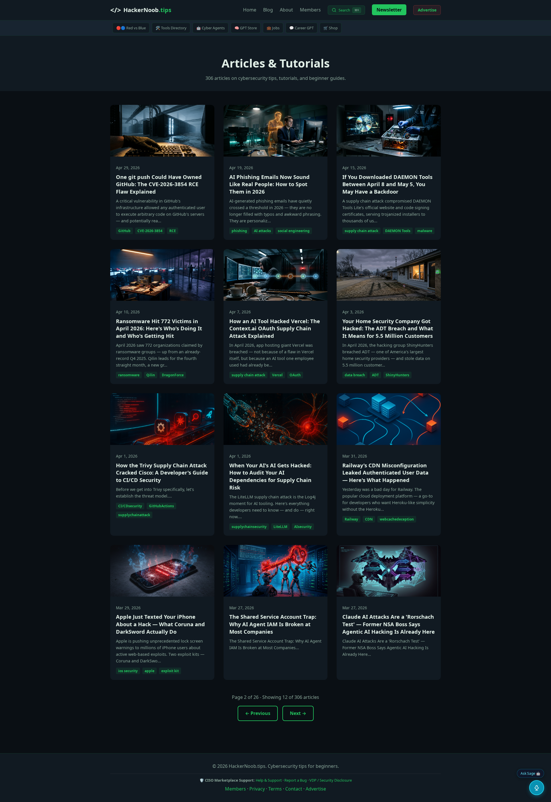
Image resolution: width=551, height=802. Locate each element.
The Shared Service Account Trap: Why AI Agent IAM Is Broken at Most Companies (272, 624)
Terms (275, 789)
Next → (298, 713)
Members (310, 10)
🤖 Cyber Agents (210, 27)
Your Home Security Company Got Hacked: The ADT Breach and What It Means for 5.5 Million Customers (387, 328)
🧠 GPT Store (245, 27)
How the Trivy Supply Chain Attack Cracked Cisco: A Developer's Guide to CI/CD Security (162, 473)
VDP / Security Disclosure (330, 780)
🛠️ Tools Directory (171, 27)
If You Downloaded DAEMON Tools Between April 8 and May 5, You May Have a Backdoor (387, 184)
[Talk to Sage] (536, 787)
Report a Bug (295, 780)
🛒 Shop (330, 27)
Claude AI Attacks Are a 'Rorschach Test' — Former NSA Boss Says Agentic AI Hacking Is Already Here (388, 624)
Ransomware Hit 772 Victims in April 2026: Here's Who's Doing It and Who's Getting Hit (159, 328)
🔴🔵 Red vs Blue (131, 27)
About (286, 10)
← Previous (257, 713)
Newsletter (389, 10)
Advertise (427, 10)
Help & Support (269, 780)
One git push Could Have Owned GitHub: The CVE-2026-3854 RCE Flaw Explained (159, 184)
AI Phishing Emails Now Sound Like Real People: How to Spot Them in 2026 (269, 184)
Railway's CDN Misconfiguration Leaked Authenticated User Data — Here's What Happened (385, 473)
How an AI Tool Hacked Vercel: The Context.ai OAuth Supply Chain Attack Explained (274, 328)
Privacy (257, 789)
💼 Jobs (273, 27)
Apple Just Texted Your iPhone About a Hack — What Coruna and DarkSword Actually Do (160, 624)
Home (249, 10)
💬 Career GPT (301, 27)
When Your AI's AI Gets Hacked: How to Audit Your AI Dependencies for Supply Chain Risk (270, 476)
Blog (268, 10)
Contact (293, 789)
